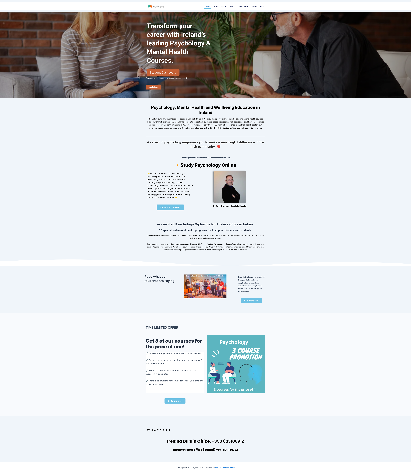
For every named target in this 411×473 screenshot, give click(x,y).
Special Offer (243, 6)
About (232, 6)
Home (208, 6)
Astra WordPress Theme (225, 468)
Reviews (254, 6)
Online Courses (218, 6)
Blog (262, 6)
